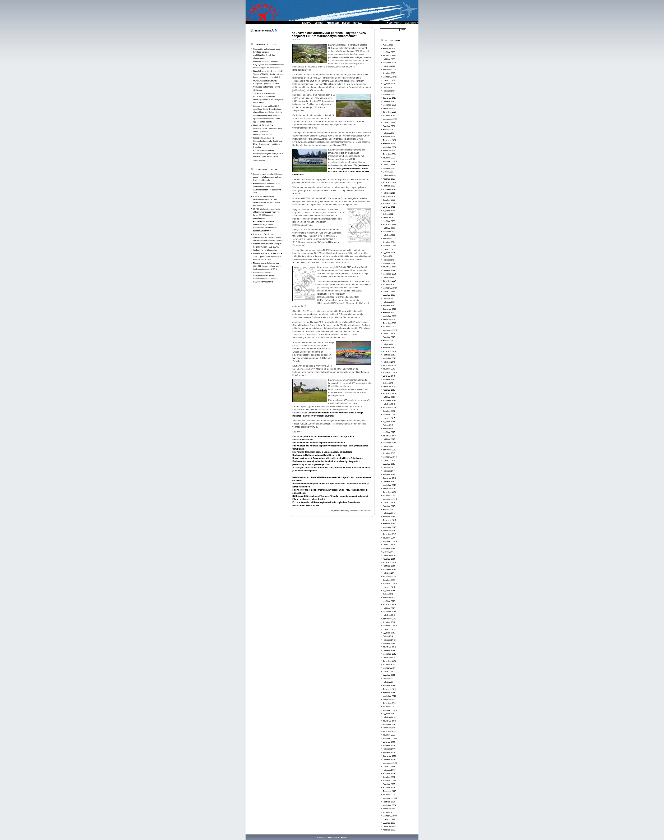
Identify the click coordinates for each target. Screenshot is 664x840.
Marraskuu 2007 (390, 780)
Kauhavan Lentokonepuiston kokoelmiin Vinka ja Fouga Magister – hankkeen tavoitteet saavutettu (327, 414)
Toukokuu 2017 (389, 435)
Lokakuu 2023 (389, 164)
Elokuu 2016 (388, 467)
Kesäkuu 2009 (389, 752)
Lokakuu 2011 (389, 671)
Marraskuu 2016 (390, 456)
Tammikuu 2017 (389, 449)
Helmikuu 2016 (389, 488)
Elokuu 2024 (388, 129)
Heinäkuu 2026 (389, 48)
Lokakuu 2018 (389, 375)
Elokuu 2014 (388, 551)
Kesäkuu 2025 (389, 94)
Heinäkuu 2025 (389, 90)
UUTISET (319, 22)
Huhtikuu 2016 (389, 481)
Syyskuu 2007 (389, 784)
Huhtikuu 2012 (389, 650)
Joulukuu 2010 (389, 706)
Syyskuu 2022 (389, 210)
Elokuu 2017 (388, 425)
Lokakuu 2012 (389, 629)
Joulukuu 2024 (389, 115)
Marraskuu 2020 (390, 287)
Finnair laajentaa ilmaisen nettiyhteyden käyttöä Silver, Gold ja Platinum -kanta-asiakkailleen (268, 153)
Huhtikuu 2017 (389, 439)
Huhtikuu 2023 (389, 185)
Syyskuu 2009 (389, 745)
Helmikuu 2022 (389, 235)
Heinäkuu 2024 (389, 132)
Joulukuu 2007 (389, 776)
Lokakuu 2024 (389, 122)
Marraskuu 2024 (390, 118)
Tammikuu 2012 (389, 660)
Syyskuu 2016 (389, 463)
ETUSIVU (306, 22)
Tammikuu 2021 (389, 280)
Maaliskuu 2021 (389, 273)
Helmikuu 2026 (389, 66)
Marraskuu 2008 (390, 762)
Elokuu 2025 (388, 87)
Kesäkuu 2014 (389, 558)
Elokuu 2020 (388, 298)
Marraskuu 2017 (390, 414)
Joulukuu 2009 (389, 734)
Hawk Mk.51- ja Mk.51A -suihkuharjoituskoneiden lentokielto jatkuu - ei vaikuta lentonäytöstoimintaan (267, 130)
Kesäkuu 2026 (389, 52)
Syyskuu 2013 (389, 590)
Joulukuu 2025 (389, 73)
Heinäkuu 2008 (389, 769)
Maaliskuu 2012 (389, 653)
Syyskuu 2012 (389, 632)
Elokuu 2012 (388, 636)
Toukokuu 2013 (389, 604)
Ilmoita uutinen (259, 160)
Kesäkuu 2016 (389, 474)
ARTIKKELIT (333, 22)
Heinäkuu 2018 (389, 386)
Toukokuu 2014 (389, 562)
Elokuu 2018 (388, 382)
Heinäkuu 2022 (389, 217)
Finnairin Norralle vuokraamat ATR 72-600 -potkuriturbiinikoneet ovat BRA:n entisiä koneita (267, 256)
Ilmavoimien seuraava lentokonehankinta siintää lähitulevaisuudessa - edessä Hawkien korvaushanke (265, 277)
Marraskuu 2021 (390, 245)
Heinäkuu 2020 (389, 301)
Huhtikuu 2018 (389, 396)
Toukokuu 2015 (389, 520)
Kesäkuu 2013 (389, 601)
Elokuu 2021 (388, 256)
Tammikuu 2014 (389, 576)
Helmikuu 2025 (389, 108)
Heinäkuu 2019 (389, 344)
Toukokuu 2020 (389, 308)
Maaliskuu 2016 (389, 484)
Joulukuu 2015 (389, 495)
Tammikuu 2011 (389, 703)
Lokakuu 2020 (389, 291)
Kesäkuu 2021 (389, 263)
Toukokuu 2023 (389, 182)
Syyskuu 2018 (389, 379)
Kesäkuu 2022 (389, 221)
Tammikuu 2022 (389, 238)
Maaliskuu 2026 (389, 62)
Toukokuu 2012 (389, 646)
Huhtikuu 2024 (389, 143)
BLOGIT (346, 22)
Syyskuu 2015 (389, 506)
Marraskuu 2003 (390, 815)
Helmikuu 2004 (389, 808)
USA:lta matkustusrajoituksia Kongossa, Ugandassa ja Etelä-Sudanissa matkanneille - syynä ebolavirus (266, 85)
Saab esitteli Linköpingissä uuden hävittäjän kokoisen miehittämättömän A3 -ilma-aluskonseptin (267, 53)
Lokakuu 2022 (389, 206)
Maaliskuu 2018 (389, 400)
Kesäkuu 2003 (389, 829)
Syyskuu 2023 (389, 168)
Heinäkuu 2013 (389, 597)
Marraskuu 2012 (390, 625)
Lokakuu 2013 (389, 587)
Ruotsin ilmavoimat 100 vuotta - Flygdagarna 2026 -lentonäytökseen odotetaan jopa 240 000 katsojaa (268, 64)
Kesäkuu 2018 (389, 389)
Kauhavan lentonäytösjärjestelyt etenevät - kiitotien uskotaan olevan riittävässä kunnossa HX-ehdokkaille (331, 170)
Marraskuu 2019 (390, 329)
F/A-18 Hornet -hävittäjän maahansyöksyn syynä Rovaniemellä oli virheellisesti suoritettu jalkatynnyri (265, 226)
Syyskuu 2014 (389, 548)
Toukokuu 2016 (389, 477)
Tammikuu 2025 (389, 111)
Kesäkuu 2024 (389, 136)
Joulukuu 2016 (389, 453)
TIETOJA (357, 22)
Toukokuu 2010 (389, 720)
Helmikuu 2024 (389, 150)
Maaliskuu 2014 (389, 569)
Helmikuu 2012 (389, 657)
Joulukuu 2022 (389, 199)
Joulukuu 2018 (389, 368)
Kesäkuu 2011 (389, 685)
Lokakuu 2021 (389, 249)
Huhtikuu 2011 (389, 692)
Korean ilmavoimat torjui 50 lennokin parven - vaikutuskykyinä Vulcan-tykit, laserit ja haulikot (268, 176)
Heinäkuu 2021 (389, 259)
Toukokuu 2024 (389, 140)
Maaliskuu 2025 (389, 104)
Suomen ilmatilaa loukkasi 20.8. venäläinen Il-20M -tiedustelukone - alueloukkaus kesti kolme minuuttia (268, 108)
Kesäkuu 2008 (389, 773)
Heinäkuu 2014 (389, 555)
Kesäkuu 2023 (389, 178)
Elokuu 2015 (388, 509)
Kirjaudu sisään (338, 510)
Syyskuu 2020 (389, 294)
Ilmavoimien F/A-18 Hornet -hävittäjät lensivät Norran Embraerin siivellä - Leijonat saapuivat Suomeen (268, 237)
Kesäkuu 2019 (389, 347)
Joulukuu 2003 (389, 812)
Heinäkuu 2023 (389, 175)
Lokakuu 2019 (389, 333)
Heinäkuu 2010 (389, 717)
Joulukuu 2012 (389, 622)
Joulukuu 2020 (389, 284)
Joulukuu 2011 (389, 664)
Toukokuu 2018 (389, 393)
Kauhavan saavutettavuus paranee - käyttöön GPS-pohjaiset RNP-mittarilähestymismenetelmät (329, 34)
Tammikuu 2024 (389, 154)
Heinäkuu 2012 (389, 639)
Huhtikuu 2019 (389, 354)
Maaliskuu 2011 (389, 696)
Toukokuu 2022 (389, 224)
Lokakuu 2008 (389, 766)
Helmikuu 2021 (389, 277)
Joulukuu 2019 (389, 326)
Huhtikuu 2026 (389, 59)
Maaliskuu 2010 (389, 724)
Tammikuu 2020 (389, 323)
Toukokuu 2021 (389, 266)
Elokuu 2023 (388, 171)
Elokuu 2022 (388, 213)
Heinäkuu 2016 (389, 470)
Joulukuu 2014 (389, 537)
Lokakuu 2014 (389, 544)
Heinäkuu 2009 (389, 748)
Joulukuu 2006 (389, 794)
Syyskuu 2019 (389, 337)
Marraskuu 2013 (390, 583)
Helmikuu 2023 (389, 192)
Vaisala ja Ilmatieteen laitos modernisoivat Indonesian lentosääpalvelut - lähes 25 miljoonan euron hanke (268, 98)
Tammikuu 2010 (389, 731)
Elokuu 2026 (388, 45)
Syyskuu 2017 (389, 421)
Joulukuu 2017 (389, 410)
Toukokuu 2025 (389, 97)
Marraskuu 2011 (390, 667)
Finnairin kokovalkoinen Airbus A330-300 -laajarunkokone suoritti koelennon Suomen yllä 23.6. (267, 266)
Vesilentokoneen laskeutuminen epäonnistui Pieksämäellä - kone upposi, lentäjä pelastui (266, 118)
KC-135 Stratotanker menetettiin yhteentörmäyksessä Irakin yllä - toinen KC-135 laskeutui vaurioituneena (267, 213)
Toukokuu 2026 (389, 55)
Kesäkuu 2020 (389, 305)
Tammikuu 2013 (389, 618)
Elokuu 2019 (388, 340)
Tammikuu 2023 (389, 196)
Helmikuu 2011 (389, 699)
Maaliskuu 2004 (389, 805)
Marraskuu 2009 (390, 738)
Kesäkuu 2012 (389, 643)
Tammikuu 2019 (389, 365)
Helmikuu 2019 (389, 361)
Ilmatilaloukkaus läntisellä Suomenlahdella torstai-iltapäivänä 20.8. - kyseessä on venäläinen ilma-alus (267, 142)
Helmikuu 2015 (389, 530)
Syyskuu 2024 (389, 126)
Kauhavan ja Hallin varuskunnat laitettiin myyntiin (316, 454)
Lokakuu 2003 (389, 819)
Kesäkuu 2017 (389, 432)
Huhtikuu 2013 (389, 608)
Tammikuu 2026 (389, 69)
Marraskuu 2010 (390, 710)
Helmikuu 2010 (389, 727)
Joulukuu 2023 (389, 157)
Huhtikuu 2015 (389, 523)
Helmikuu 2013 (389, 615)
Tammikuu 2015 (389, 534)
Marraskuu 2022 (390, 203)
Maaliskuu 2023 (389, 189)
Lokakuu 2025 (389, 80)
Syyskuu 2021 (389, 252)
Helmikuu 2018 (389, 404)
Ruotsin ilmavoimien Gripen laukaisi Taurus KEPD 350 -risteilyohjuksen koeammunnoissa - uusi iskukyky (268, 74)
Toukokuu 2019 (389, 351)
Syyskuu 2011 (389, 674)
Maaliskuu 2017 (389, 442)
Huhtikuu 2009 (389, 759)
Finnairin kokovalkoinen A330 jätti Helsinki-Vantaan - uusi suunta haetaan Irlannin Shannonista (267, 246)
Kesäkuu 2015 (389, 516)
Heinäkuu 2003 (389, 826)
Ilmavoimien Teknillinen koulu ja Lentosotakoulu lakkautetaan (322, 451)
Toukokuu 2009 (389, 755)
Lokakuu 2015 (389, 502)
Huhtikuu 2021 (389, 270)
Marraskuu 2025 (390, 76)
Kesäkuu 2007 (389, 787)
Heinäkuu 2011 (389, 682)
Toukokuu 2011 (389, 689)
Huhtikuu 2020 (389, 312)
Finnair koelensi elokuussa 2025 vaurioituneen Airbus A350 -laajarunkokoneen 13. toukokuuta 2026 (267, 188)
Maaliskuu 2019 (389, 358)
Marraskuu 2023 (390, 161)
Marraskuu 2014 (390, 541)
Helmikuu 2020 (389, 319)
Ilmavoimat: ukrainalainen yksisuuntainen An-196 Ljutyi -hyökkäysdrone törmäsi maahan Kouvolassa (266, 201)
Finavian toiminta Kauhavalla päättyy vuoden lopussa (318, 442)
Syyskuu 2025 (389, 83)
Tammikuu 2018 (389, 407)
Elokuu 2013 (388, 593)
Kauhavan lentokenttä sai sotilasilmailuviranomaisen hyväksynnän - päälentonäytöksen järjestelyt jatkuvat (325, 463)
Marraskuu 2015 (390, 498)
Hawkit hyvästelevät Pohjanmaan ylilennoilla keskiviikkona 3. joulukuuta (327, 458)
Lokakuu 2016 (389, 460)
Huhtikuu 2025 (389, 101)
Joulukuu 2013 (389, 579)
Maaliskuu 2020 (389, 315)
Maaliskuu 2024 (389, 147)
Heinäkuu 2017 (389, 428)
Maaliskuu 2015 (389, 527)
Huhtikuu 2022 (389, 227)
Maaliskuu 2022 (389, 231)
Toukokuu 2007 (389, 790)
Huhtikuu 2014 (389, 565)
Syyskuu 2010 (389, 713)
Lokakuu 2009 (389, 741)
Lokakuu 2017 (389, 418)
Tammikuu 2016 (389, 491)
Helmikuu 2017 (389, 446)
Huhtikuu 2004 (389, 801)
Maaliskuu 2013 (389, 611)
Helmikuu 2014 (389, 572)
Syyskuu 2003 (389, 822)
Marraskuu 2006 (390, 798)
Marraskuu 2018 (390, 372)
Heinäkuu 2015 (389, 513)
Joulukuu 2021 (389, 242)
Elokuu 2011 (388, 678)
